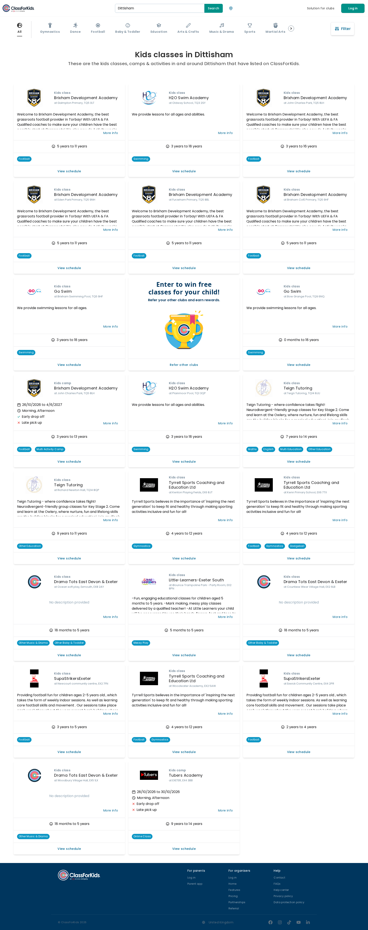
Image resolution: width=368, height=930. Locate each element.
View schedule (69, 171)
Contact (279, 877)
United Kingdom (221, 922)
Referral (234, 908)
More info (110, 133)
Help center (281, 890)
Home (233, 884)
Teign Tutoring (298, 388)
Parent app (194, 884)
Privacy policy (283, 896)
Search (213, 8)
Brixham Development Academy (86, 97)
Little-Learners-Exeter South (196, 580)
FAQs (277, 884)
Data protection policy (289, 902)
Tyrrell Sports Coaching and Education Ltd (196, 485)
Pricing (233, 896)
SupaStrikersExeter (72, 678)
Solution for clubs (320, 8)
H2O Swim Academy (189, 97)
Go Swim (63, 291)
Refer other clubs (184, 365)
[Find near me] (230, 8)
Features (234, 890)
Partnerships (237, 902)
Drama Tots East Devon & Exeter (86, 581)
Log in (353, 8)
